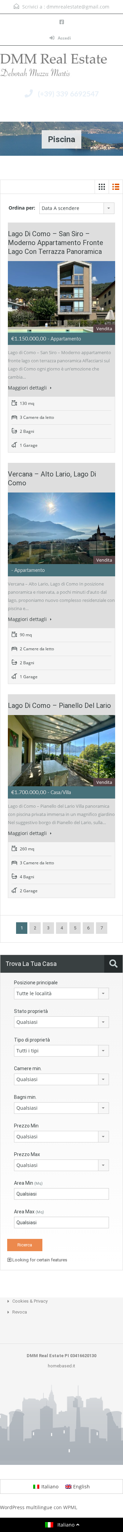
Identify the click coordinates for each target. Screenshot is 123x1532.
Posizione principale (36, 982)
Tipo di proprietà (32, 1040)
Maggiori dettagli (28, 387)
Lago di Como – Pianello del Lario (59, 705)
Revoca (19, 1312)
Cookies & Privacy (29, 1301)
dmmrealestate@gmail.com (77, 6)
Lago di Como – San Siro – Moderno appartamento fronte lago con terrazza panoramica (55, 243)
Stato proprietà (31, 1011)
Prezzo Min (26, 1125)
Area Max (29, 1211)
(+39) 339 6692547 (68, 94)
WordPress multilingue (26, 1507)
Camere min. (28, 1068)
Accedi (64, 38)
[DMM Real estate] (61, 67)
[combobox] (76, 208)
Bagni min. (25, 1097)
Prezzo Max (27, 1154)
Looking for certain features (39, 1259)
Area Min (28, 1183)
